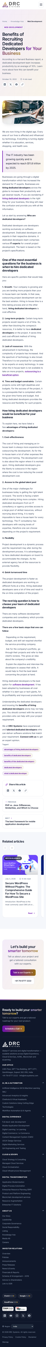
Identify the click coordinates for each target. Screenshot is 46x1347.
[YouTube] (10, 1315)
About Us (7, 1211)
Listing (5, 1231)
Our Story (6, 1216)
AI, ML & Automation (12, 1083)
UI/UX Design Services (11, 1141)
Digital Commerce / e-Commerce (16, 1133)
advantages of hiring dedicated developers (21, 749)
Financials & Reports (10, 1272)
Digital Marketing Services (13, 1144)
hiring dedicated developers (16, 198)
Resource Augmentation (12, 1201)
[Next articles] (12, 848)
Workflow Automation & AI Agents (16, 1110)
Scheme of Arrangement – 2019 (15, 1276)
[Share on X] (10, 84)
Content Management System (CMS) (17, 1137)
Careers (5, 1242)
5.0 (10, 1302)
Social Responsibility (10, 1227)
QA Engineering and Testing (14, 1148)
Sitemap (5, 1342)
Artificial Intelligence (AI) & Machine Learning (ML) (21, 1090)
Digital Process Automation (13, 1186)
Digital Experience (11, 1117)
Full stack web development (14, 1122)
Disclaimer (32, 1337)
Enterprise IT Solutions (11, 1205)
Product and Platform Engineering (16, 1193)
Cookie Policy (20, 1337)
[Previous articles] (5, 848)
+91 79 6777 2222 (23, 981)
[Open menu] (41, 4)
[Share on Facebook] (16, 84)
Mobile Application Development (16, 1125)
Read (30, 913)
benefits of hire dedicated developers (19, 761)
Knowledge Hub (17, 21)
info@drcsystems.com (28, 1075)
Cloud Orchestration (10, 1167)
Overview (6, 1253)
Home (4, 21)
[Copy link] (22, 84)
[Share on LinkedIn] (4, 84)
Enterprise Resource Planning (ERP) (17, 1189)
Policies (5, 1257)
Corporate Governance (11, 1223)
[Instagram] (17, 1315)
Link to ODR (7, 1284)
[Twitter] (23, 1315)
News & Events (8, 1268)
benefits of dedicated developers (17, 755)
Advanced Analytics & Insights (15, 1095)
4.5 (8, 1296)
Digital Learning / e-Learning (14, 1129)
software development (23, 684)
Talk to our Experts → (23, 972)
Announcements (9, 1261)
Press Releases (8, 1265)
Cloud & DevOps (10, 1154)
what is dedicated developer (15, 773)
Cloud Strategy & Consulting (14, 1159)
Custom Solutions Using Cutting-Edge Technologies (18, 1105)
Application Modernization (13, 1182)
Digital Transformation (14, 1177)
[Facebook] (29, 1315)
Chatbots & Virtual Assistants (14, 1099)
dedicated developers (13, 767)
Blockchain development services (16, 1197)
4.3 (24, 1296)
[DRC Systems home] (11, 4)
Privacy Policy (7, 1337)
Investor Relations (12, 1248)
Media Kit (6, 1238)
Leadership (7, 1220)
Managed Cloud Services (12, 1163)
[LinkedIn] (4, 1315)
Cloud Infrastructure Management (16, 1171)
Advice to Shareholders (12, 1280)
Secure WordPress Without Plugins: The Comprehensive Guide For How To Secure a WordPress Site (18, 890)
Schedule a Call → (13, 1028)
